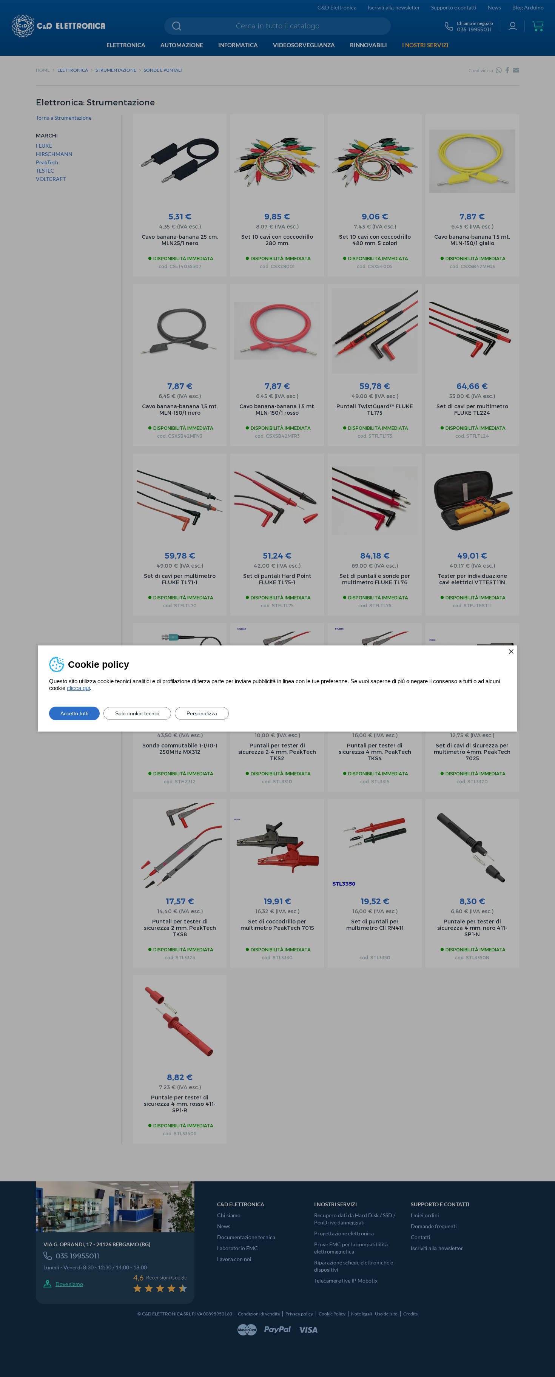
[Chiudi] (511, 651)
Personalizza (202, 713)
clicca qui (78, 688)
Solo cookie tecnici (137, 713)
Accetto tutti (74, 713)
